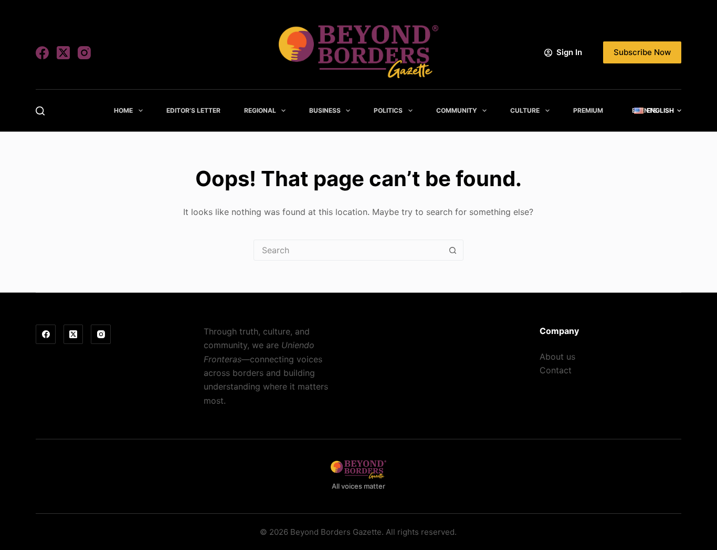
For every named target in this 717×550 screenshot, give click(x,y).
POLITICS (388, 110)
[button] (657, 110)
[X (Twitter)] (63, 52)
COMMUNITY (456, 110)
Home (123, 110)
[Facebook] (42, 52)
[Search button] (453, 250)
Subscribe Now (642, 52)
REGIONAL (260, 110)
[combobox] (348, 250)
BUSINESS (325, 110)
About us (557, 356)
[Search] (40, 110)
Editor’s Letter (193, 110)
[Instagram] (84, 52)
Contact (556, 370)
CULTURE (525, 110)
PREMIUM (588, 110)
